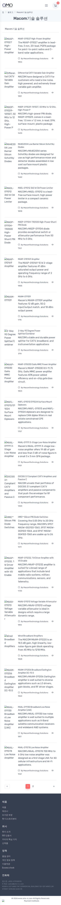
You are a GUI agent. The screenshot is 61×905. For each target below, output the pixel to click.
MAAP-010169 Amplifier (29, 259)
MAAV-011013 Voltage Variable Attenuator (37, 601)
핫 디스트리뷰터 (9, 819)
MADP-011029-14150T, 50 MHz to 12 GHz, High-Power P (37, 108)
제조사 (5, 811)
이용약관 (6, 864)
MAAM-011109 (24, 296)
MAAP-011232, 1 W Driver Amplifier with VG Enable (36, 559)
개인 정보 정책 (8, 860)
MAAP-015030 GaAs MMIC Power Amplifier (37, 364)
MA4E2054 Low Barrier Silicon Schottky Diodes (36, 145)
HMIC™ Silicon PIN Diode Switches (33, 517)
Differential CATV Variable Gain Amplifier (36, 73)
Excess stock (8, 868)
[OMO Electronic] (7, 5)
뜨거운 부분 (7, 815)
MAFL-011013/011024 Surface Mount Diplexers (35, 403)
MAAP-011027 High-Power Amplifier (34, 39)
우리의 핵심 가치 (9, 839)
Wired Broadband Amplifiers (30, 636)
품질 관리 (6, 856)
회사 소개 (6, 832)
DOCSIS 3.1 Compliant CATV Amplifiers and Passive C (37, 478)
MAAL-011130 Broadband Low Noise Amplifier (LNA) (34, 708)
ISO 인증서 (6, 835)
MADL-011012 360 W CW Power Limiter (35, 188)
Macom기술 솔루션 (25, 12)
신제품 (5, 843)
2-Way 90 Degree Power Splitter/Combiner (29, 332)
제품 (4, 807)
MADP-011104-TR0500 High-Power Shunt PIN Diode (37, 223)
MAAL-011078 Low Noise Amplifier (33, 747)
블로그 (10, 12)
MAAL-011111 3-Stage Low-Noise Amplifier (37, 442)
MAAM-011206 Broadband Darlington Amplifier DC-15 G (34, 671)
